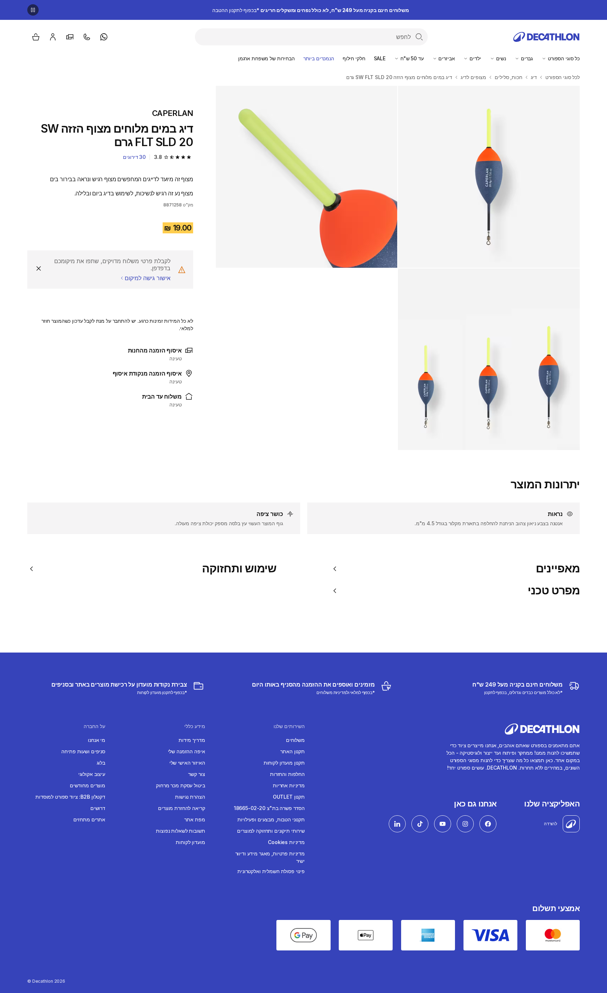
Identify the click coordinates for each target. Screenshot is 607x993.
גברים (526, 58)
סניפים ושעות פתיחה (83, 751)
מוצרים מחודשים (87, 785)
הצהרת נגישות (190, 797)
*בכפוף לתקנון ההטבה (310, 10)
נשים (500, 58)
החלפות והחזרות (287, 774)
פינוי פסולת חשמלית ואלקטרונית (271, 871)
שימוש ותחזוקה (239, 568)
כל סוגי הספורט (563, 58)
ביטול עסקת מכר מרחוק (180, 785)
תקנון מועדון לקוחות (284, 763)
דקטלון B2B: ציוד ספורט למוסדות (70, 797)
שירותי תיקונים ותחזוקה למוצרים (271, 831)
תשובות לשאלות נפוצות (180, 831)
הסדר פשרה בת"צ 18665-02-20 (269, 808)
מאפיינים (558, 568)
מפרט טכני (554, 590)
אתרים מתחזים (89, 819)
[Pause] (33, 10)
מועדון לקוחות (190, 842)
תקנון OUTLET (289, 797)
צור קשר (196, 774)
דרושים (97, 808)
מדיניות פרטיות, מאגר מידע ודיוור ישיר (270, 857)
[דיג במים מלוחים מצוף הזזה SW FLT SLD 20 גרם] (489, 177)
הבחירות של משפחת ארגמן (266, 58)
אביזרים (446, 58)
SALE (380, 58)
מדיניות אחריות (289, 785)
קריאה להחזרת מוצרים (181, 808)
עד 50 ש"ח (411, 58)
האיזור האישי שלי (187, 763)
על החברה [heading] (94, 726)
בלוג (101, 763)
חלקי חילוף (354, 58)
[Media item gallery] (398, 268)
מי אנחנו (96, 740)
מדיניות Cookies (286, 842)
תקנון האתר (292, 751)
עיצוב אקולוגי (91, 774)
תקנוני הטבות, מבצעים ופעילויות (271, 819)
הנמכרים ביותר (318, 58)
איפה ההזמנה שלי (186, 751)
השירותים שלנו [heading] (289, 726)
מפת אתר (194, 819)
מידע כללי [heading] (194, 726)
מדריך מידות (192, 740)
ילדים (474, 58)
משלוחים (295, 740)
